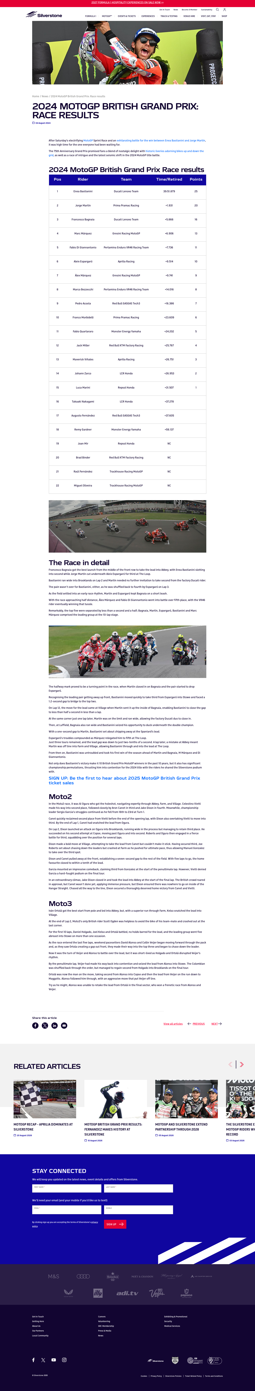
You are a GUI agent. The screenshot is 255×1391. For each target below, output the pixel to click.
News (176, 10)
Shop (224, 16)
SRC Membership (106, 1326)
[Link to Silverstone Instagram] (62, 1360)
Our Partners (38, 1330)
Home (35, 96)
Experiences (148, 16)
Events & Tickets (127, 16)
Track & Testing (169, 16)
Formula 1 (90, 16)
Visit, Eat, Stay (208, 16)
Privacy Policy (156, 1376)
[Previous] (227, 1062)
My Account (224, 9)
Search (217, 9)
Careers (102, 1316)
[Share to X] (45, 1025)
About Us (36, 1326)
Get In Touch (165, 10)
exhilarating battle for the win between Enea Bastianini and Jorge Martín (161, 140)
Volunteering (104, 1321)
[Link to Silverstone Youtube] (54, 1360)
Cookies (144, 1376)
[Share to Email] (64, 1025)
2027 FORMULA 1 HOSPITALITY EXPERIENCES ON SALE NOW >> (127, 2)
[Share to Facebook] (35, 1025)
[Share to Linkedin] (54, 1025)
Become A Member (189, 10)
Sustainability (206, 10)
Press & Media (104, 1330)
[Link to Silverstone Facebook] (34, 1360)
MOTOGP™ (107, 16)
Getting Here (38, 1321)
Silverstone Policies (173, 1376)
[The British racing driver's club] (175, 1360)
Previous (199, 1023)
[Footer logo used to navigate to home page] (155, 1360)
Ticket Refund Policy (193, 1376)
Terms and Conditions (214, 1376)
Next (214, 1023)
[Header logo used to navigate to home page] (43, 14)
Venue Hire (189, 16)
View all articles (173, 1023)
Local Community (40, 1335)
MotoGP (88, 140)
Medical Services (172, 1326)
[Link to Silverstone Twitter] (43, 1360)
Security (168, 1321)
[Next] (238, 1062)
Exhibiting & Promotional (175, 1316)
